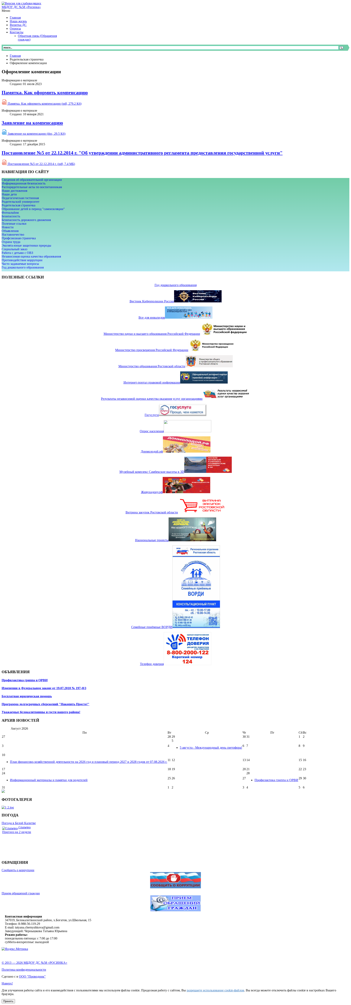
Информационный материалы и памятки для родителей (49, 780)
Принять (8, 1001)
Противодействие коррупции (22, 260)
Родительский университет (20, 201)
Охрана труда (11, 242)
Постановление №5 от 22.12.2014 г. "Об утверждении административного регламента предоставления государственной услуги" (142, 152)
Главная (15, 55)
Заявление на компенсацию (32, 122)
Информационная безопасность (24, 183)
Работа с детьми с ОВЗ (17, 252)
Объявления (10, 231)
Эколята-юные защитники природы (26, 245)
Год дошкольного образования (23, 267)
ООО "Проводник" (32, 976)
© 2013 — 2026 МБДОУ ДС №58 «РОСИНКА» (34, 962)
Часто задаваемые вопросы (20, 263)
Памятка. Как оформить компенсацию (45, 92)
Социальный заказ (14, 249)
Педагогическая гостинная (20, 198)
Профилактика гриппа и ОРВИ (25, 680)
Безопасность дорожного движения (26, 220)
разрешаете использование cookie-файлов (215, 990)
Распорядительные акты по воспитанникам (32, 187)
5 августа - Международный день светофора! (211, 747)
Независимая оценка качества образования (31, 256)
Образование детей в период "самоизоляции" (33, 209)
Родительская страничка (18, 205)
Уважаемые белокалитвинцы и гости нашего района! (41, 712)
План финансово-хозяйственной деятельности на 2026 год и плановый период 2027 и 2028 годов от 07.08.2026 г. (88, 761)
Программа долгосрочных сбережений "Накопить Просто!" (45, 704)
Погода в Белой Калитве (19, 823)
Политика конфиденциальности (24, 969)
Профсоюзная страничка (19, 238)
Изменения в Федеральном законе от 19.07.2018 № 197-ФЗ (44, 688)
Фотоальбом (10, 212)
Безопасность (11, 216)
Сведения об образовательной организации (32, 179)
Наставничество (13, 234)
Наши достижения (14, 190)
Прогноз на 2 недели (16, 832)
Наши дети (9, 194)
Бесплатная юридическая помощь (27, 696)
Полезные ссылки (14, 223)
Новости (8, 227)
